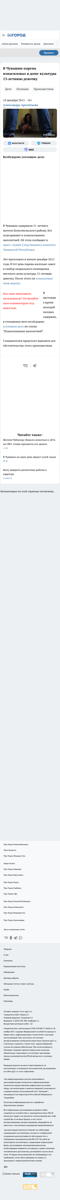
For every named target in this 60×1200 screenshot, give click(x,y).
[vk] (25, 365)
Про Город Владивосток (14, 913)
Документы (49, 43)
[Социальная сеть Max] (30, 149)
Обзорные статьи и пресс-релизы (19, 984)
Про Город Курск (11, 882)
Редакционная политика (14, 966)
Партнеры (8, 1001)
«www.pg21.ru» (25, 1011)
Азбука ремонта (10, 43)
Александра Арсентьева (20, 105)
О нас (6, 955)
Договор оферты (11, 978)
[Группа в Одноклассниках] (10, 938)
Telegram (8, 949)
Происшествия (43, 89)
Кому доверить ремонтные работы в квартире (25, 473)
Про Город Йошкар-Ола (14, 856)
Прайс (6, 989)
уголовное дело (13, 326)
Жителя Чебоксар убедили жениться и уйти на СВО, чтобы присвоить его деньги (29, 443)
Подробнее (9, 1097)
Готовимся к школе (30, 43)
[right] (57, 44)
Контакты (8, 960)
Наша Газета (9, 863)
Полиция (22, 89)
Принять (49, 52)
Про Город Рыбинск (12, 888)
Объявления (9, 972)
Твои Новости (10, 850)
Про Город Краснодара (14, 920)
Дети (8, 89)
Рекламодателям (11, 995)
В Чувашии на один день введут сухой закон (29, 458)
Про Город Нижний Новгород (17, 901)
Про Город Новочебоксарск (16, 844)
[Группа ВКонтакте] (16, 143)
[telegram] (35, 365)
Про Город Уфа (10, 894)
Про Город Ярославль (13, 875)
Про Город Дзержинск (14, 907)
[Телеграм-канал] (44, 143)
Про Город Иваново (12, 869)
